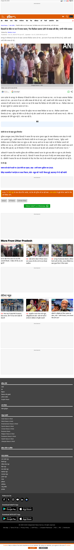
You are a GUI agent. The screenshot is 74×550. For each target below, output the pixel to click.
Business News (5, 431)
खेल (27, 21)
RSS (55, 527)
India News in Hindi (7, 419)
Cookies (5, 545)
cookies (68, 545)
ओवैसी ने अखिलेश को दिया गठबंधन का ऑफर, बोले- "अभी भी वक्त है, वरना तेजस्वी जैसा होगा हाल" (62, 316)
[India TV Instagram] (13, 499)
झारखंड (3, 489)
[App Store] (25, 509)
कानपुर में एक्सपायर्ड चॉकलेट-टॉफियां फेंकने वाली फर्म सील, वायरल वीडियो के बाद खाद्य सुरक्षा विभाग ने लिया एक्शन (62, 261)
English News (5, 399)
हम (2, 389)
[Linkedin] (22, 499)
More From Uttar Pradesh (16, 240)
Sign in (71, 0)
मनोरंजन (21, 21)
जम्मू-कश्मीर (4, 486)
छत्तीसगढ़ (3, 484)
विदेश (16, 21)
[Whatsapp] (69, 92)
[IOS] (61, 0)
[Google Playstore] (9, 509)
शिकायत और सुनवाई (5, 394)
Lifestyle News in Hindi (8, 441)
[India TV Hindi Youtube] (67, 0)
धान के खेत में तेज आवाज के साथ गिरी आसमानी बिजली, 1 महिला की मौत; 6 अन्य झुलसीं (12, 261)
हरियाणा (3, 481)
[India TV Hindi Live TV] (71, 16)
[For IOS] (25, 519)
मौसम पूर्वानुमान (4, 408)
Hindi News (4, 25)
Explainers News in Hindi (8, 436)
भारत (11, 21)
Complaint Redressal (46, 527)
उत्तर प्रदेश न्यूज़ (5, 459)
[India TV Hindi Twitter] (66, 0)
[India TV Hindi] (11, 16)
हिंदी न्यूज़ (11, 192)
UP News (12, 200)
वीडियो (6, 21)
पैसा (31, 21)
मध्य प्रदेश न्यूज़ (4, 469)
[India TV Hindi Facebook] (64, 0)
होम (2, 21)
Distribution (66, 527)
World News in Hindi (7, 421)
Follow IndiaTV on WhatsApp (35, 206)
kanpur (4, 200)
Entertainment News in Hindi (9, 424)
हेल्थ (57, 21)
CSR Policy (34, 527)
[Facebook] (4, 499)
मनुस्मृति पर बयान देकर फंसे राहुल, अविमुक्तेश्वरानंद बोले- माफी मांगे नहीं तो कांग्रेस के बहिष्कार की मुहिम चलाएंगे (36, 316)
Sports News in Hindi (7, 426)
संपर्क (2, 387)
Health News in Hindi (7, 439)
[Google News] (5, 91)
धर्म (41, 21)
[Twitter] (8, 499)
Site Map (5, 527)
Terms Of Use (14, 527)
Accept (32, 548)
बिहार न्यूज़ (3, 466)
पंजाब (2, 479)
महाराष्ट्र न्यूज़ (4, 471)
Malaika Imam (12, 32)
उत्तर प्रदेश (11, 25)
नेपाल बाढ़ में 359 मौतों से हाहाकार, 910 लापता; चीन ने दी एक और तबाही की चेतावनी (11, 316)
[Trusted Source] (15, 91)
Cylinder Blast (22, 200)
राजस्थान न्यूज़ (4, 474)
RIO (60, 527)
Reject (43, 548)
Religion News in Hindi (7, 434)
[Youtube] (17, 499)
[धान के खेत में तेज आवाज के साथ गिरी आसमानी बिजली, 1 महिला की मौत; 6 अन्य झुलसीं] (12, 250)
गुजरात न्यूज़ (4, 476)
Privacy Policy (25, 527)
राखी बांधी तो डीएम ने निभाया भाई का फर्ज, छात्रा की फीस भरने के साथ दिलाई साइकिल (36, 261)
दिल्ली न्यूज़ (3, 461)
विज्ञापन (3, 392)
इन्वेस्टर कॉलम (4, 397)
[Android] (62, 0)
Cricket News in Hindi (7, 429)
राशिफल (36, 21)
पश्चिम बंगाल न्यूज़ (5, 464)
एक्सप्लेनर (51, 21)
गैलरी (45, 21)
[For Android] (9, 519)
